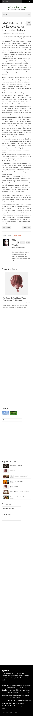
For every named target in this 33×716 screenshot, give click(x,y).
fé (17, 690)
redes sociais (16, 697)
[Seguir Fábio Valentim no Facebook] (18, 242)
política (26, 695)
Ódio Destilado (14, 486)
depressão (10, 687)
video (7, 708)
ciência (22, 685)
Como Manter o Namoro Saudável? (19, 492)
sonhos (14, 706)
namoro (10, 695)
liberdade (19, 692)
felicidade (9, 690)
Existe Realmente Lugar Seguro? (19, 476)
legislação (14, 692)
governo (21, 690)
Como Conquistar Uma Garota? (18, 497)
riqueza (29, 700)
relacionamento (9, 700)
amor (9, 684)
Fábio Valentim (7, 33)
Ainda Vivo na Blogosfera (17, 481)
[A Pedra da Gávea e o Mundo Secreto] (5, 413)
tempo (24, 706)
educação (24, 688)
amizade (4, 685)
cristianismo (4, 687)
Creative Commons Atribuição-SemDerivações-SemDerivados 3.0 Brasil (15, 678)
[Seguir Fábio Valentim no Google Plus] (23, 242)
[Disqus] (16, 336)
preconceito (4, 697)
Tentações (12, 471)
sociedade (7, 705)
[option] (16, 292)
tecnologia (20, 706)
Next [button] (29, 292)
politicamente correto (18, 695)
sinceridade (21, 703)
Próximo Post (26, 227)
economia (19, 687)
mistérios (7, 695)
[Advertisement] (16, 440)
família (4, 690)
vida (3, 708)
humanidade (4, 692)
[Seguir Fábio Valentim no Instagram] (29, 242)
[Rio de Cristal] (13, 413)
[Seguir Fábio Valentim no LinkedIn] (27, 242)
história (27, 690)
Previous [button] (3, 292)
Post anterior (6, 227)
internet (9, 692)
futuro (14, 690)
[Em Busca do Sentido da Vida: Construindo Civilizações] (16, 283)
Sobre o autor (7, 236)
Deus (15, 688)
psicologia (9, 697)
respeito (26, 700)
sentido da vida (8, 702)
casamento (18, 685)
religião (21, 700)
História (20, 33)
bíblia (13, 685)
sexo (17, 703)
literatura (23, 692)
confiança (29, 685)
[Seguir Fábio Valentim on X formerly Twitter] (21, 242)
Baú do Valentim (16, 7)
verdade (27, 706)
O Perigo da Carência (16, 465)
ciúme (25, 685)
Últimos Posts (17, 236)
